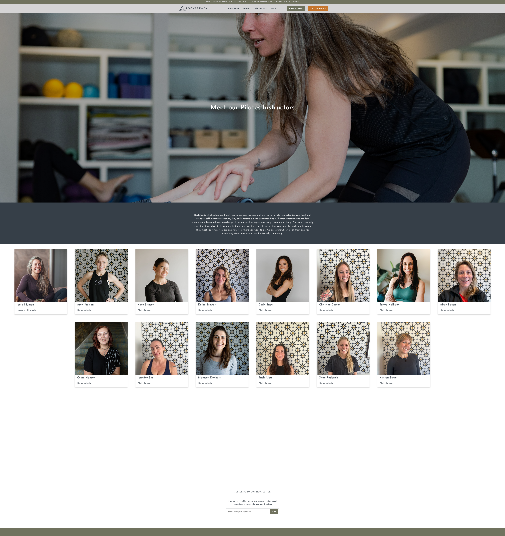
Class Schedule (318, 8)
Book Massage (296, 8)
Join (274, 511)
